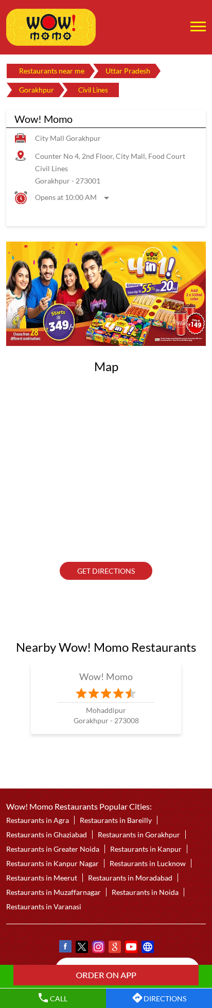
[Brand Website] (147, 948)
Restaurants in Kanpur (146, 849)
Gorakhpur (36, 89)
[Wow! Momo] (51, 27)
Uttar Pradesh (127, 70)
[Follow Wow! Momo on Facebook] (65, 948)
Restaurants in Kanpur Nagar (52, 863)
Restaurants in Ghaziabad (46, 834)
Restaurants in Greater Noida (52, 849)
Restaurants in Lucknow (148, 863)
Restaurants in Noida (145, 892)
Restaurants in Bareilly (116, 820)
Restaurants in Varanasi (43, 906)
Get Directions (106, 570)
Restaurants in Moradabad (130, 877)
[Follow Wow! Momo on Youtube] (130, 948)
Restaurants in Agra (37, 820)
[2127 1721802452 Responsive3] (106, 975)
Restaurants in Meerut (41, 877)
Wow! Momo (106, 676)
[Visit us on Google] (114, 948)
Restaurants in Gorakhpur (139, 834)
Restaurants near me (51, 70)
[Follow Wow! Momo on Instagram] (98, 948)
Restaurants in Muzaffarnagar (53, 892)
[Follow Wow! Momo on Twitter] (81, 948)
